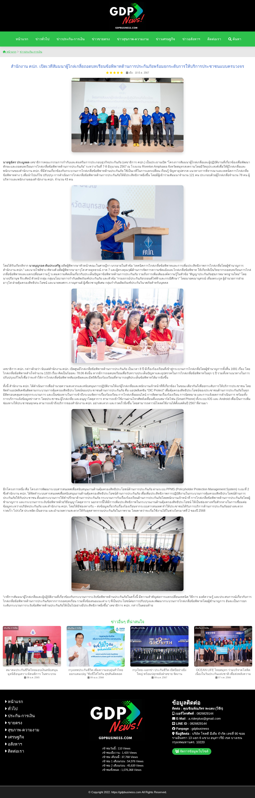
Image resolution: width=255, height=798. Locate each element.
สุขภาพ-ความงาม (23, 730)
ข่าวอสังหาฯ (191, 39)
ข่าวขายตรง (101, 39)
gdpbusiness (200, 728)
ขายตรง (14, 723)
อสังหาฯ (14, 744)
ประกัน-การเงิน (21, 715)
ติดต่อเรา (214, 39)
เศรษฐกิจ (15, 737)
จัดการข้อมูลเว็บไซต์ (193, 751)
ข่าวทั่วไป (42, 39)
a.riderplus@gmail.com (204, 718)
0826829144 (205, 713)
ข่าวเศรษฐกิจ (165, 39)
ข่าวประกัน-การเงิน (71, 39)
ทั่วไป (12, 708)
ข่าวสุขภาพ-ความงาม (133, 39)
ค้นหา (236, 39)
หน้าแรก (22, 39)
